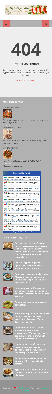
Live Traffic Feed (21, 173)
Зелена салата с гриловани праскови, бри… (19, 195)
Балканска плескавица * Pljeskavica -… (17, 210)
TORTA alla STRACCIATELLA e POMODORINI (22, 161)
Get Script (13, 232)
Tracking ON (29, 232)
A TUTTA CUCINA (10, 148)
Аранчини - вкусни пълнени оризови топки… (19, 221)
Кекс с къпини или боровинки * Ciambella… (21, 189)
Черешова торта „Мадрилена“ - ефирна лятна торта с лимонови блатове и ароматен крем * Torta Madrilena (32, 292)
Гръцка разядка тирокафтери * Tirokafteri (31, 303)
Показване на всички (12, 166)
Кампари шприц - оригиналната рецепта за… (19, 228)
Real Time (21, 232)
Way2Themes (24, 388)
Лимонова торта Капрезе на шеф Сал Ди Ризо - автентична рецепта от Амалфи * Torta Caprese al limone (32, 317)
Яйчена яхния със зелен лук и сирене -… (20, 200)
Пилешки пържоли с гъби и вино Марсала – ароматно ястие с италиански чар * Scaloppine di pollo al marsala (32, 278)
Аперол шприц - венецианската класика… (18, 184)
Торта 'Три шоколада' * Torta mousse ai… (21, 216)
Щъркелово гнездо (11, 107)
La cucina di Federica (12, 127)
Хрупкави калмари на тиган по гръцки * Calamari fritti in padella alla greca (31, 372)
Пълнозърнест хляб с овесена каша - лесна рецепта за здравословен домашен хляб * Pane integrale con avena (30, 348)
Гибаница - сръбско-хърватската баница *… (21, 178)
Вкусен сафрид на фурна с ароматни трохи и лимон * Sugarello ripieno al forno (28, 265)
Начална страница (26, 80)
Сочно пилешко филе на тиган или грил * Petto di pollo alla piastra (30, 361)
